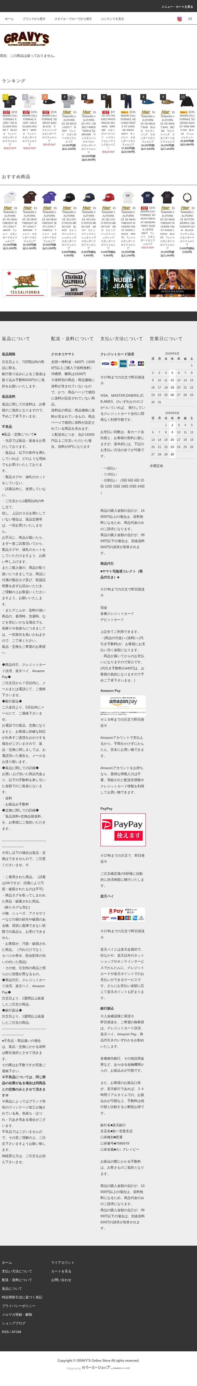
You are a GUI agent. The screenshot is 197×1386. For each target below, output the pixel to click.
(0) (190, 18)
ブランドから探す (34, 18)
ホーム (9, 18)
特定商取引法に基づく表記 (22, 1297)
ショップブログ (13, 1323)
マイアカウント (63, 1262)
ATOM (16, 1332)
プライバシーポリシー (19, 1306)
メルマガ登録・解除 (17, 1314)
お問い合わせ (61, 1280)
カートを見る (61, 1271)
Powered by (74, 1368)
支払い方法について (17, 1271)
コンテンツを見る (112, 18)
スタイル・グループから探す (73, 18)
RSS (5, 1332)
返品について (12, 1288)
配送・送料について (17, 1280)
